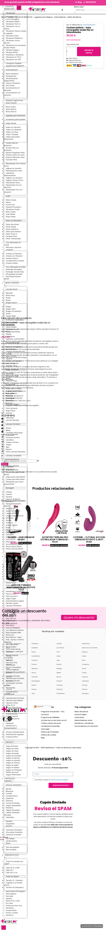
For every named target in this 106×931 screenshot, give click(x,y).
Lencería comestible (13, 456)
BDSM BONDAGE (12, 460)
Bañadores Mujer (12, 376)
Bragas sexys (11, 303)
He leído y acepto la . (51, 780)
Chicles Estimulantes (14, 708)
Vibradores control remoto (12, 42)
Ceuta (33, 652)
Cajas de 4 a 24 (11, 872)
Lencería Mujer (81, 714)
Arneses (9, 250)
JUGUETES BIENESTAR (9, 8)
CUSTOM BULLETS (89, 25)
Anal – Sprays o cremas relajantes (14, 641)
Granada (34, 677)
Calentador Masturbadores (10, 174)
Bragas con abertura (13, 311)
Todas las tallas (12, 876)
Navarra (59, 681)
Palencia (60, 689)
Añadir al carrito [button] (93, 545)
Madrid (59, 664)
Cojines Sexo (10, 553)
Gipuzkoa (34, 668)
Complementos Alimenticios (11, 693)
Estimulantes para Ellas (14, 587)
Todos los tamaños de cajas (13, 862)
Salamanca (86, 644)
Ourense (60, 685)
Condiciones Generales (50, 726)
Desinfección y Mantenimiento (10, 727)
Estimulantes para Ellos (15, 672)
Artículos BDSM (12, 466)
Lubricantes (10, 612)
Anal (7, 196)
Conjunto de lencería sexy (15, 352)
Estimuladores (11, 70)
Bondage (9, 488)
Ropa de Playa (11, 381)
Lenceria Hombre (12, 424)
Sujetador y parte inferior (15, 339)
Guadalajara (35, 681)
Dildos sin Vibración (13, 221)
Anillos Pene (10, 123)
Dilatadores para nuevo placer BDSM (13, 483)
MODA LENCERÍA (12, 283)
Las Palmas (60, 648)
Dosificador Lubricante (14, 652)
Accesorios (10, 385)
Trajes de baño (11, 370)
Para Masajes (11, 561)
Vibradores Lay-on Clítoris (12, 27)
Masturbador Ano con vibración (13, 191)
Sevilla (84, 656)
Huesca (34, 689)
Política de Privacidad (49, 732)
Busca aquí (78, 7)
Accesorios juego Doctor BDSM (14, 473)
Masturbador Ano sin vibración (13, 186)
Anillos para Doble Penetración (12, 138)
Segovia (84, 652)
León (58, 652)
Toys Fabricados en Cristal (12, 244)
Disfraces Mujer (11, 404)
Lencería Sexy (11, 289)
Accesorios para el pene (15, 119)
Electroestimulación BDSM (12, 278)
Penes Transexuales (13, 239)
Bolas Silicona (11, 112)
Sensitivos (9, 915)
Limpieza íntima (12, 737)
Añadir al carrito (88, 51)
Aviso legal (45, 729)
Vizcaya (84, 685)
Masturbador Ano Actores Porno (14, 165)
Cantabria (34, 644)
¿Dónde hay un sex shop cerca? (54, 720)
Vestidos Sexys (11, 366)
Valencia (85, 677)
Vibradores (10, 13)
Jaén (33, 693)
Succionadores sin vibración (12, 89)
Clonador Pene (11, 160)
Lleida (59, 656)
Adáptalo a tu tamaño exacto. (13, 884)
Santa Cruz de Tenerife (89, 648)
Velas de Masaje (12, 579)
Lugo (58, 660)
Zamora (84, 689)
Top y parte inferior (13, 332)
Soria (83, 660)
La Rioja (59, 644)
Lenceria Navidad (12, 420)
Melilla (59, 673)
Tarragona (85, 664)
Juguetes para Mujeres (14, 66)
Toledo (84, 673)
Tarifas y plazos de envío (51, 723)
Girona (33, 673)
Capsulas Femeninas (13, 606)
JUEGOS (8, 742)
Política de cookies (48, 735)
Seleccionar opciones (59, 545)
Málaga (59, 668)
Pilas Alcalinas (11, 850)
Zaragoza (85, 693)
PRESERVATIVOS (12, 855)
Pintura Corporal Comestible (11, 656)
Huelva (33, 685)
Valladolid (85, 681)
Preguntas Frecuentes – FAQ (52, 711)
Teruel (84, 668)
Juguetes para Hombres (15, 116)
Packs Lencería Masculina (15, 452)
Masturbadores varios (83, 720)
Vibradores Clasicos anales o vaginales (15, 32)
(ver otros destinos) (50, 2)
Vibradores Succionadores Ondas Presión (15, 46)
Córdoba (34, 660)
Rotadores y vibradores (84, 723)
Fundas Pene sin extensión (11, 144)
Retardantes (10, 688)
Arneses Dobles (12, 263)
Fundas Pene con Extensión (11, 149)
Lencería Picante (12, 343)
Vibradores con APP (13, 60)
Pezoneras (10, 400)
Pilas (7, 843)
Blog (42, 738)
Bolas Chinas (11, 103)
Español (40, 706)
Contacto (45, 714)
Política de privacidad (59, 780)
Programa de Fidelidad (50, 717)
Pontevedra (61, 693)
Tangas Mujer (11, 316)
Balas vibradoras (74, 17)
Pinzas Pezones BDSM (14, 549)
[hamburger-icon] (19, 8)
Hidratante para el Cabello (11, 720)
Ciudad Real (35, 656)
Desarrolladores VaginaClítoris (11, 79)
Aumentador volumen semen (13, 684)
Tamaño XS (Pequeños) (15, 887)
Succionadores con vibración (12, 94)
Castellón (34, 648)
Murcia (59, 677)
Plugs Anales (11, 217)
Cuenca (34, 664)
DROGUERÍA (10, 557)
